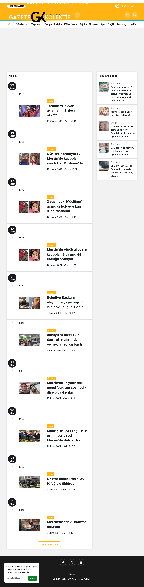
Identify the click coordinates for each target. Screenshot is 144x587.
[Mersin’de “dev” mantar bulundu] (49, 517)
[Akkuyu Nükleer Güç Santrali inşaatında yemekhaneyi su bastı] (49, 338)
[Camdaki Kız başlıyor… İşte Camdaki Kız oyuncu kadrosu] (117, 149)
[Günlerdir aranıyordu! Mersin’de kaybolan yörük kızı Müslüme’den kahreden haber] (49, 152)
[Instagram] (81, 562)
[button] (134, 15)
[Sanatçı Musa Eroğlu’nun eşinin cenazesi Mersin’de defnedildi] (49, 429)
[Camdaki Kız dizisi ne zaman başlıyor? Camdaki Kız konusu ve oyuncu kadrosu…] (117, 129)
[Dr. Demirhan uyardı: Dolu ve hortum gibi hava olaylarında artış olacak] (117, 169)
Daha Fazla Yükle (49, 544)
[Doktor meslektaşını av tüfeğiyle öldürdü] (49, 474)
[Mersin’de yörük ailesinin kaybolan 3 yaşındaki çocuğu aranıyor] (49, 247)
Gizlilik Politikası (13, 578)
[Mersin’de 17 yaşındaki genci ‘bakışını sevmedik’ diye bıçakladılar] (49, 381)
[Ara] (127, 15)
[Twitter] (72, 562)
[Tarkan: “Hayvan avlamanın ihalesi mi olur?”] (49, 104)
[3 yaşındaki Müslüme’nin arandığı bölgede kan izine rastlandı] (49, 200)
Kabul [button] (32, 578)
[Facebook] (63, 562)
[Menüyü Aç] (77, 15)
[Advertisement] (72, 49)
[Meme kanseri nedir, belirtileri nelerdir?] (117, 112)
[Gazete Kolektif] (39, 17)
